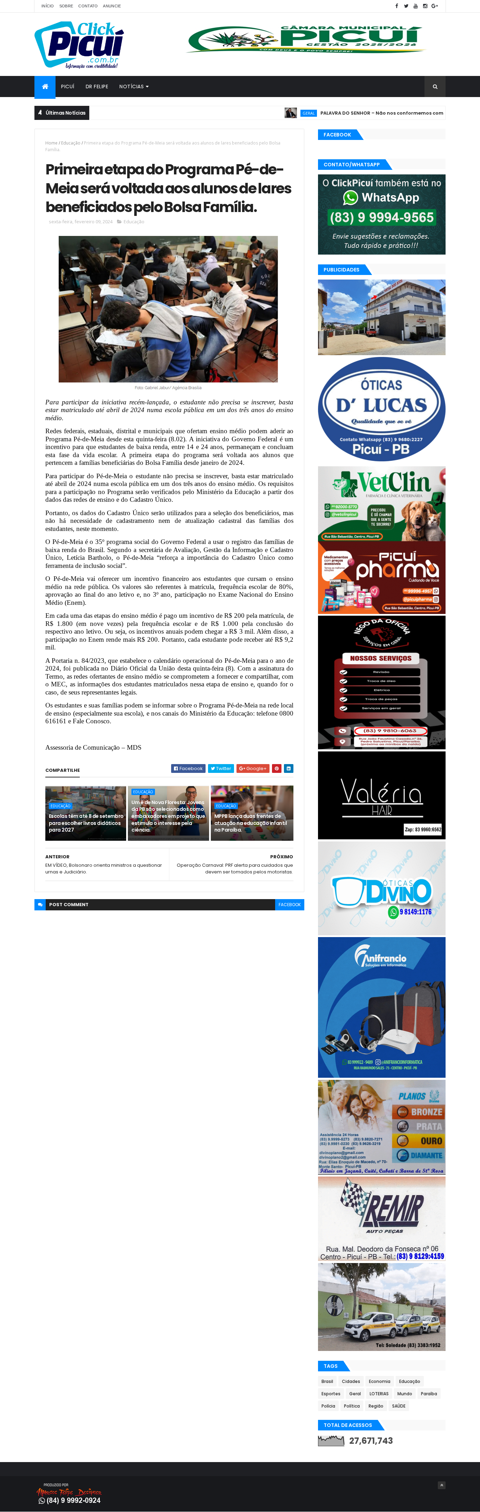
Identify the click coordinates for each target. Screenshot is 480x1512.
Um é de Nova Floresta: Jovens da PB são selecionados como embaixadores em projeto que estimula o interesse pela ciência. (168, 816)
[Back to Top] (442, 1485)
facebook (290, 905)
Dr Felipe (97, 86)
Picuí (67, 86)
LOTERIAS (379, 1394)
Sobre (66, 6)
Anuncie (112, 6)
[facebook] (397, 6)
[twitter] (406, 6)
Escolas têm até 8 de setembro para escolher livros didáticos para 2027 (86, 823)
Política (352, 1406)
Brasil (327, 1381)
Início (47, 6)
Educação (70, 143)
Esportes (331, 1394)
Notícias (131, 86)
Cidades (351, 1381)
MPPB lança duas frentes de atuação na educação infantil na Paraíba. (250, 823)
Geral (270, 113)
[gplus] (435, 6)
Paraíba (429, 1394)
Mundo (404, 1394)
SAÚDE (399, 1406)
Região (376, 1406)
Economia (379, 1381)
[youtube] (416, 6)
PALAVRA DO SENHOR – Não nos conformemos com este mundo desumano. (372, 113)
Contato (88, 6)
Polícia (328, 1406)
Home (51, 143)
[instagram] (425, 6)
